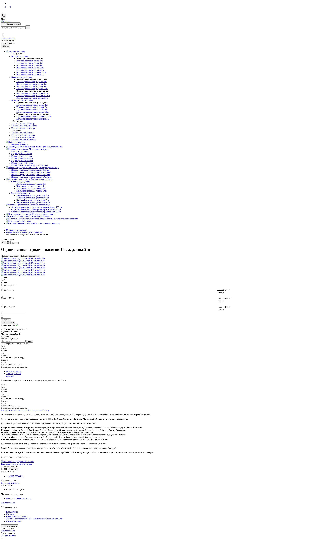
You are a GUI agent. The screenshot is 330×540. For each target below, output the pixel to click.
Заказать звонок (8, 43)
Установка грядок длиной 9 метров (16, 464)
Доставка (10, 514)
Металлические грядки (16, 230)
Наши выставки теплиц (16, 516)
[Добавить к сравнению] (8, 242)
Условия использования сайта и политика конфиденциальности (34, 519)
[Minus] (2, 317)
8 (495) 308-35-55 (8, 38)
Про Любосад (12, 512)
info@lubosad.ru (8, 503)
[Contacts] (3, 16)
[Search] (27, 27)
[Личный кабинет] (165, 10)
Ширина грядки (9, 285)
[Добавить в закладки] (3, 242)
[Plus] (2, 315)
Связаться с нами (13, 521)
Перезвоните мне (8, 480)
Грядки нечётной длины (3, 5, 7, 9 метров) (24, 232)
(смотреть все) (23, 344)
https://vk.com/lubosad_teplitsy (18, 498)
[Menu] (2, 13)
